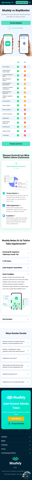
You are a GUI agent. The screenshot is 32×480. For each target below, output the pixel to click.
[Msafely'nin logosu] (6, 2)
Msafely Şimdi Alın (16, 144)
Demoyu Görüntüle (18, 423)
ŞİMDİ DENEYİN (16, 419)
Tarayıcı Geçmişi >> (12, 193)
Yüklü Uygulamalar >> (13, 205)
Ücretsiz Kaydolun (16, 23)
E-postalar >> (10, 216)
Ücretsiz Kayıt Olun (21, 2)
